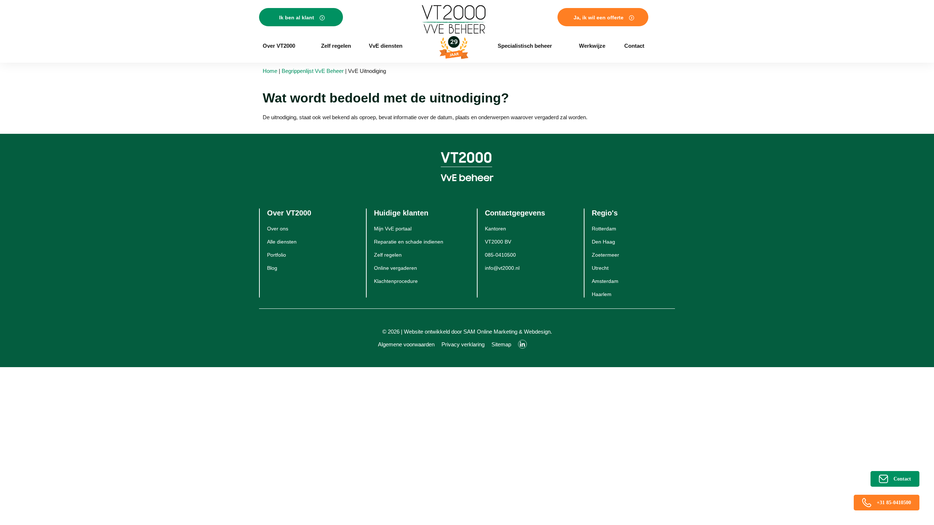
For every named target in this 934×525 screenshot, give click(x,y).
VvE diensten (385, 46)
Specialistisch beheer (525, 46)
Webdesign (537, 331)
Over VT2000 (279, 46)
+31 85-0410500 (894, 502)
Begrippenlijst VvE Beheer (313, 71)
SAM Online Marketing (490, 331)
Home (270, 71)
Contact (634, 46)
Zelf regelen (336, 46)
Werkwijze (592, 46)
